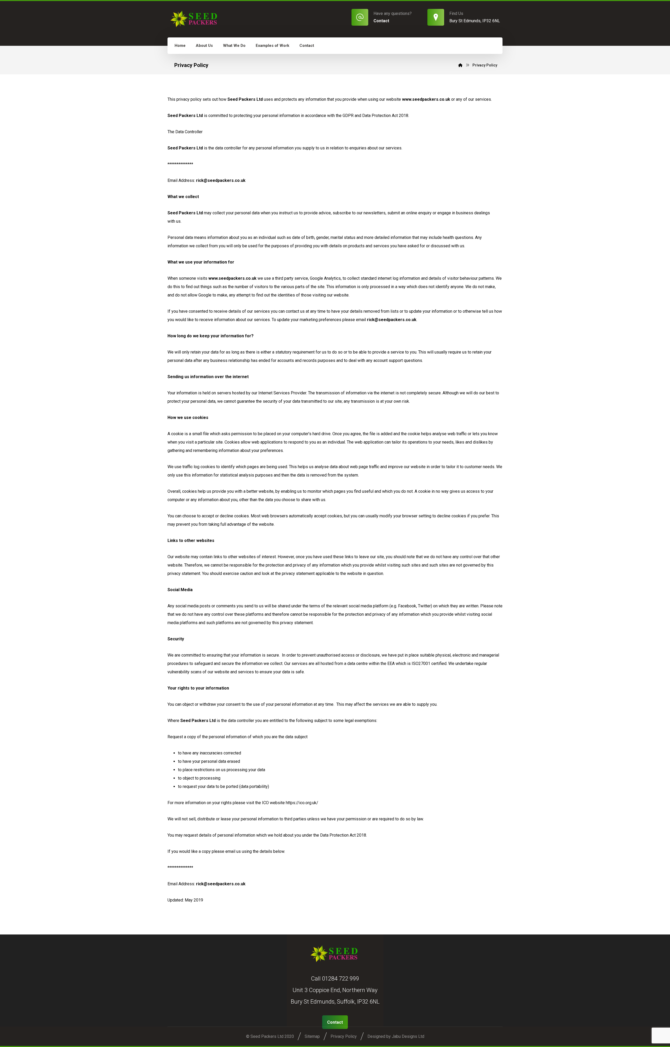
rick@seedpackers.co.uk (220, 180)
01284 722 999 (340, 978)
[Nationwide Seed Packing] (195, 19)
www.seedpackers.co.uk (232, 278)
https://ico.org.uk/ (302, 802)
